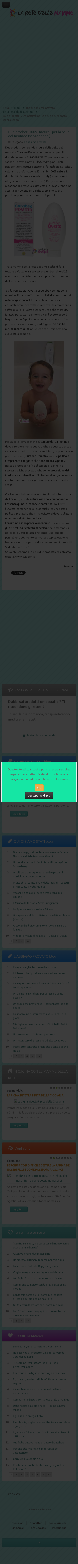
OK (39, 787)
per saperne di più (39, 795)
